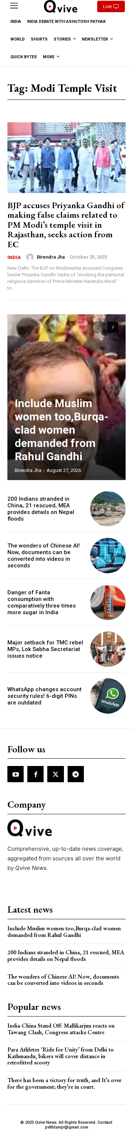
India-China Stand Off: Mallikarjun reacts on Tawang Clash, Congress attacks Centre (61, 1029)
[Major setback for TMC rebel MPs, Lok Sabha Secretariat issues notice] (108, 649)
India (14, 257)
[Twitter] (55, 774)
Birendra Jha (51, 257)
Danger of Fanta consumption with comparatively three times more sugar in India (41, 602)
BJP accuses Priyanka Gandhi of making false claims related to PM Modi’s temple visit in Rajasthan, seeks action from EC (66, 224)
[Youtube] (15, 774)
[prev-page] (99, 327)
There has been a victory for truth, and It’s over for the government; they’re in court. (64, 1083)
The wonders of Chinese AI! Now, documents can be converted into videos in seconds (43, 555)
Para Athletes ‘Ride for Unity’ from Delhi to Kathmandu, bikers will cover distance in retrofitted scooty (60, 1056)
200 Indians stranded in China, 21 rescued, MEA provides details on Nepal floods (40, 509)
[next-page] (113, 327)
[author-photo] (31, 257)
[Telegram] (76, 774)
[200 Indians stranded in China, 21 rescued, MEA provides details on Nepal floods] (108, 508)
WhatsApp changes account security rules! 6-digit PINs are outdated (44, 696)
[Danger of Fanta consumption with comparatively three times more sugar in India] (108, 602)
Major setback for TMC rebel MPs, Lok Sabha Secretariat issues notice (45, 649)
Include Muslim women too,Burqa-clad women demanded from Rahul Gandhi (62, 430)
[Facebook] (35, 774)
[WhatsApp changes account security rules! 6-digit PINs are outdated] (108, 696)
